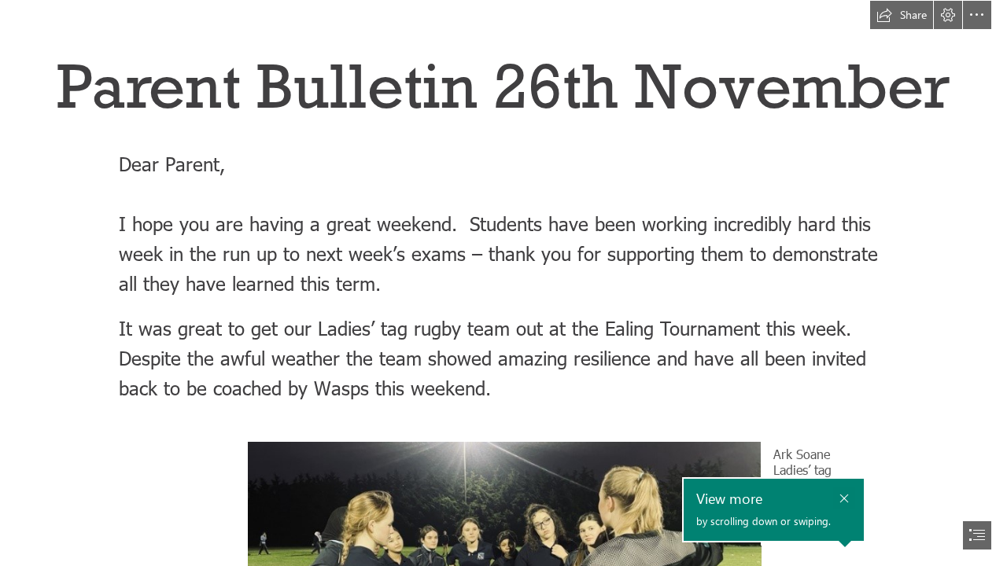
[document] (503, 283)
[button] (901, 15)
